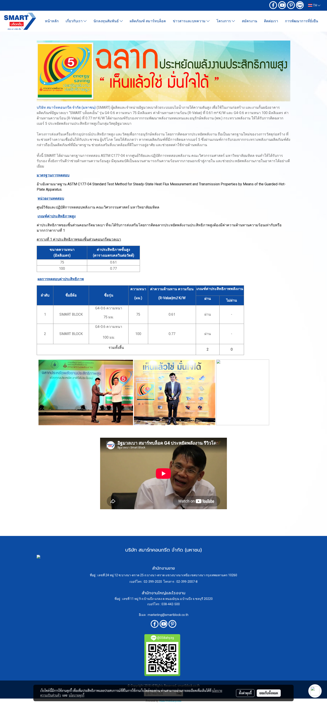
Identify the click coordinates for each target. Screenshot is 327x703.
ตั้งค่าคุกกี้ (245, 693)
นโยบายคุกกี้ (76, 695)
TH (315, 5)
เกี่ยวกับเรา (74, 21)
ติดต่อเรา (271, 21)
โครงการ (224, 21)
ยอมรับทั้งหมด (268, 693)
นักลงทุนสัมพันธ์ (106, 21)
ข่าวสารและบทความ (189, 21)
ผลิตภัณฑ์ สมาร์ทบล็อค (148, 21)
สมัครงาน (249, 21)
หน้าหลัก (52, 21)
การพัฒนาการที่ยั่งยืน (301, 21)
